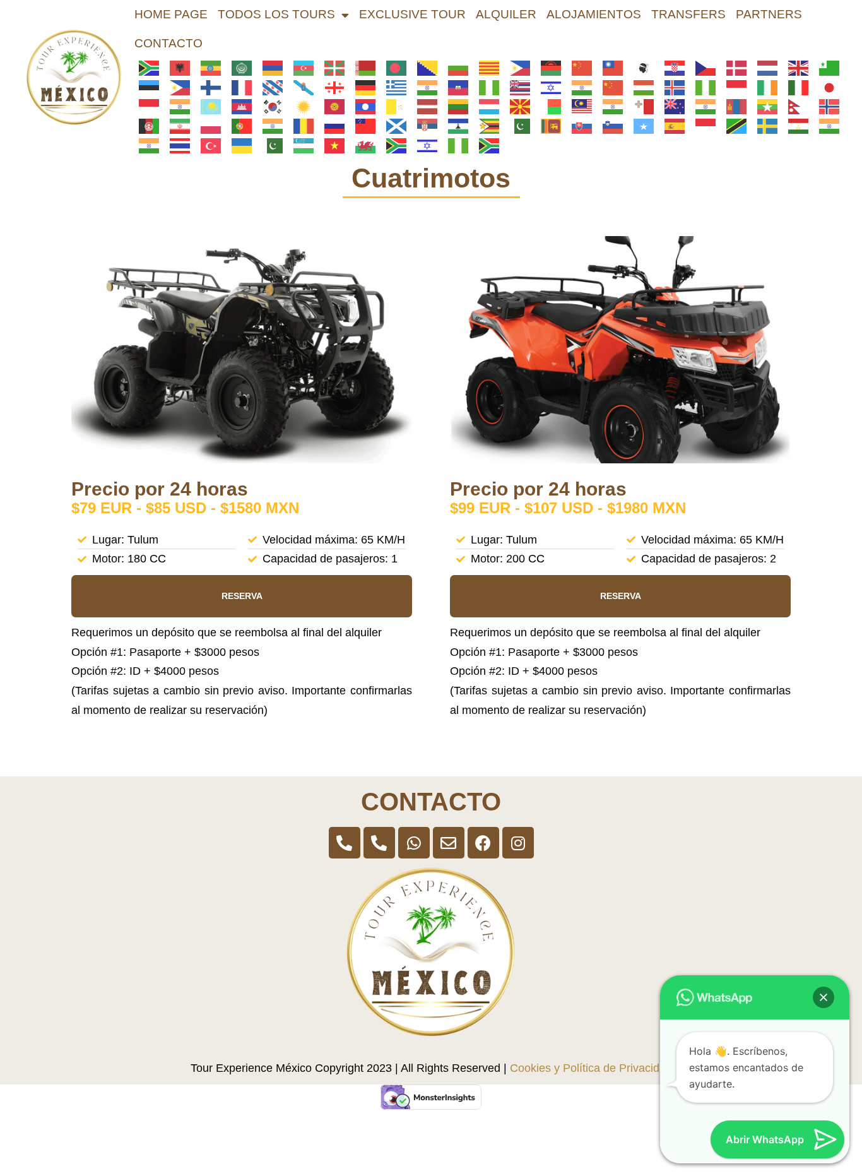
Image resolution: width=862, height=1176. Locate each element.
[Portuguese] (237, 125)
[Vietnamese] (330, 144)
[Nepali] (794, 106)
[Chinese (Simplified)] (577, 67)
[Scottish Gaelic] (392, 125)
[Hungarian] (639, 87)
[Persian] (175, 125)
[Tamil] (825, 125)
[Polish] (206, 125)
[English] (794, 67)
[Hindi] (577, 87)
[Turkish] (206, 144)
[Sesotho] (454, 125)
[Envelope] (448, 842)
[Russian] (330, 125)
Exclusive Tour (412, 14)
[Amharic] (206, 67)
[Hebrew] (546, 87)
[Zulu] (484, 144)
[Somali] (639, 125)
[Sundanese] (701, 125)
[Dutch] (763, 67)
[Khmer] (237, 106)
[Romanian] (299, 125)
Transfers (688, 14)
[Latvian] (423, 106)
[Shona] (484, 125)
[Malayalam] (608, 106)
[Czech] (701, 67)
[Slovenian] (608, 125)
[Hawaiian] (515, 87)
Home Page (171, 14)
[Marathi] (701, 106)
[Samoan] (361, 125)
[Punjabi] (268, 125)
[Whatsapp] (414, 842)
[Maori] (670, 106)
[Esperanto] (825, 67)
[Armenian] (268, 67)
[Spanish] (670, 125)
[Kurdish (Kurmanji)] (299, 106)
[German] (361, 87)
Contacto (168, 43)
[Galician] (299, 87)
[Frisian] (268, 87)
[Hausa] (484, 87)
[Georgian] (330, 87)
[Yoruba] (454, 144)
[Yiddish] (423, 144)
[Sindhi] (515, 125)
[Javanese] (144, 106)
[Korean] (268, 106)
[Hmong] (608, 87)
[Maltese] (639, 106)
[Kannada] (175, 106)
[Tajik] (794, 125)
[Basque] (330, 67)
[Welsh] (361, 144)
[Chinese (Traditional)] (608, 67)
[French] (237, 87)
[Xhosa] (392, 144)
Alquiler (506, 14)
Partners (769, 14)
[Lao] (361, 106)
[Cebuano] (515, 67)
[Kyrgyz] (330, 106)
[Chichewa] (546, 67)
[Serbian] (423, 125)
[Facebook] (483, 842)
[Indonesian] (732, 87)
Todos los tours (276, 14)
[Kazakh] (206, 106)
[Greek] (392, 87)
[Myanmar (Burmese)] (763, 106)
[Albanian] (175, 67)
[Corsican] (639, 67)
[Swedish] (763, 125)
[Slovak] (577, 125)
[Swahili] (732, 125)
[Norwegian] (825, 106)
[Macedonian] (515, 106)
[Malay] (577, 106)
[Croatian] (670, 67)
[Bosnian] (423, 67)
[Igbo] (701, 87)
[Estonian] (144, 87)
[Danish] (732, 67)
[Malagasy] (546, 106)
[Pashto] (144, 125)
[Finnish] (206, 87)
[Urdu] (268, 144)
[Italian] (794, 87)
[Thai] (175, 144)
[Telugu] (144, 144)
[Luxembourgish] (484, 106)
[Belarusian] (361, 67)
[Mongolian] (732, 106)
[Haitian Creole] (454, 87)
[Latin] (392, 106)
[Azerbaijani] (299, 67)
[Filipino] (175, 87)
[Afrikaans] (144, 67)
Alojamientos (593, 14)
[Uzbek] (299, 144)
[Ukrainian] (237, 144)
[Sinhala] (546, 125)
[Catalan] (484, 67)
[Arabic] (237, 67)
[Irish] (763, 87)
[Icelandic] (670, 87)
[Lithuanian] (454, 106)
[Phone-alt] (344, 842)
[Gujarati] (423, 87)
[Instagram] (518, 842)
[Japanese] (825, 87)
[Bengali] (392, 67)
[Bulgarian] (454, 67)
